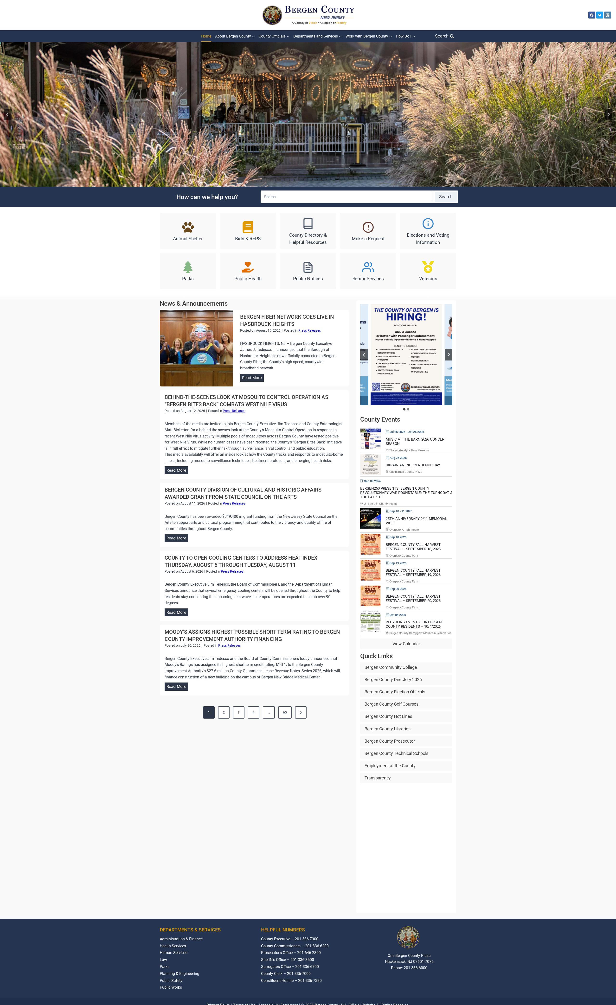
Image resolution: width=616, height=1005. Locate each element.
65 (285, 712)
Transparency (378, 777)
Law (163, 959)
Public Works (171, 987)
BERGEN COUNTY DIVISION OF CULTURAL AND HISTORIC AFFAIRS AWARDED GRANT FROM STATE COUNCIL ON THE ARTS (243, 493)
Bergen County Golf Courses (391, 704)
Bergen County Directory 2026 (393, 679)
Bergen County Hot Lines (388, 716)
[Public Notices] (308, 271)
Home (206, 36)
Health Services (173, 946)
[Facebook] (591, 15)
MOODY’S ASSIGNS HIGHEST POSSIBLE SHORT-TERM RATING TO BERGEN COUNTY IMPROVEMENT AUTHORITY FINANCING (252, 635)
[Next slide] (608, 114)
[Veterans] (428, 271)
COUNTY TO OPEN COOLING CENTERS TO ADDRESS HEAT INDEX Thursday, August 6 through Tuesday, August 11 (241, 561)
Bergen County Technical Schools (396, 753)
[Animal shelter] (188, 231)
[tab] (404, 409)
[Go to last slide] (364, 354)
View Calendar (406, 643)
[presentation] (196, 348)
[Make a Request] (368, 231)
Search (446, 196)
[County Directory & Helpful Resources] (308, 231)
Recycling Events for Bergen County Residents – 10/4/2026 (414, 624)
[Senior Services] (368, 271)
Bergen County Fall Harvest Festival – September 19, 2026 (413, 572)
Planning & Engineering (179, 973)
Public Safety (171, 980)
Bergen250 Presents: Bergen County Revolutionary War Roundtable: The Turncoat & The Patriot (406, 492)
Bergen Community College (391, 667)
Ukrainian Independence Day (413, 465)
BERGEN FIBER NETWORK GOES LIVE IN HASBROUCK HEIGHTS (287, 320)
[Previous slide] (8, 114)
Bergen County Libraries (388, 728)
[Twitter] (599, 15)
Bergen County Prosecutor (390, 741)
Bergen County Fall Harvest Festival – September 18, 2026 (413, 547)
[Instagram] (607, 15)
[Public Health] (248, 271)
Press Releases (309, 330)
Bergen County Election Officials (395, 691)
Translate (424, 986)
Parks (164, 966)
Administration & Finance (181, 939)
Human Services (173, 952)
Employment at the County (390, 765)
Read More (253, 378)
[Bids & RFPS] (248, 231)
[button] (406, 354)
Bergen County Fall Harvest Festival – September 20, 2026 (413, 598)
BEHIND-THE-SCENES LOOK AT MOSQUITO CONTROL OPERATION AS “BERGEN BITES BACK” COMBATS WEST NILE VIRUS (246, 400)
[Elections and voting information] (428, 231)
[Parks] (188, 271)
